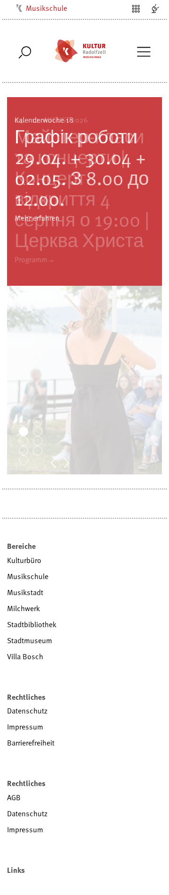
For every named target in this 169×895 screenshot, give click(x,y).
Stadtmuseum (29, 640)
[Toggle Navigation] (143, 51)
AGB (14, 797)
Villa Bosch (25, 656)
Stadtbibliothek (31, 624)
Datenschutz (27, 710)
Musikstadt (25, 592)
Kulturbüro (24, 560)
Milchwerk (23, 608)
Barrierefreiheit (30, 742)
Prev (58, 462)
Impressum (25, 726)
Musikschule (46, 8)
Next (71, 462)
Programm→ (35, 259)
